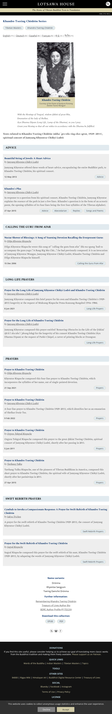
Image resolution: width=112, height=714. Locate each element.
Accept (65, 709)
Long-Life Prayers (95, 308)
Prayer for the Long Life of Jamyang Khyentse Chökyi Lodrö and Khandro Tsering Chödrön (54, 290)
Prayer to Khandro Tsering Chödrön (24, 369)
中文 (57, 35)
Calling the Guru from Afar (90, 263)
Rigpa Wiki (25, 677)
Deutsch (20, 35)
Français (46, 35)
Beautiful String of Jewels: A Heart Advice (27, 158)
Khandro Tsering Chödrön (40, 28)
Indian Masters (54, 663)
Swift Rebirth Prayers (93, 531)
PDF (61, 621)
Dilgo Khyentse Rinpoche (19, 241)
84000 (15, 677)
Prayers (99, 388)
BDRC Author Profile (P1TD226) (56, 609)
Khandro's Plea (12, 189)
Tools (56, 668)
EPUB (50, 621)
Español (33, 35)
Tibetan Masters (13, 28)
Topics (85, 663)
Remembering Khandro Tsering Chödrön (56, 601)
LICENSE (56, 697)
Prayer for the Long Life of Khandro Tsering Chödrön (33, 320)
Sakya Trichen (14, 517)
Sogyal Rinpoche (15, 547)
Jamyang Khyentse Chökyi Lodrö (22, 162)
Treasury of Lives (92, 677)
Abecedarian (60, 210)
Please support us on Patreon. (86, 654)
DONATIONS (56, 647)
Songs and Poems (94, 210)
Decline (46, 709)
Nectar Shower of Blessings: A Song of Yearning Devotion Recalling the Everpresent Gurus (53, 238)
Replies (76, 210)
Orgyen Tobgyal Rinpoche (19, 434)
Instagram (67, 686)
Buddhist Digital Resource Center (65, 677)
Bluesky (44, 686)
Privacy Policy (63, 692)
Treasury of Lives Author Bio (56, 605)
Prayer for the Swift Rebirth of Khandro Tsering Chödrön (36, 543)
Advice (100, 177)
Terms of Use (48, 692)
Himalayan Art (40, 677)
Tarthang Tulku (14, 464)
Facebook (54, 686)
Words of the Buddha (34, 663)
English (6, 35)
